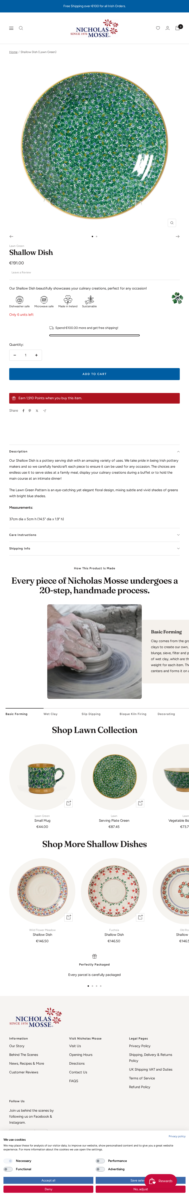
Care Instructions (22, 535)
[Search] (21, 28)
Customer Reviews (23, 1072)
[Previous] (11, 236)
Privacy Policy (140, 1046)
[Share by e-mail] (44, 410)
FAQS (73, 1081)
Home (13, 52)
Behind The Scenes (23, 1055)
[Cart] (177, 28)
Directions (77, 1063)
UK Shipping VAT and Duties (150, 1069)
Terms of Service (142, 1078)
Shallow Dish (42, 932)
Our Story (16, 1046)
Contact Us (78, 1072)
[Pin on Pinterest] (30, 410)
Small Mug (42, 818)
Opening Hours (80, 1055)
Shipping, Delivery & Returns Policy (150, 1058)
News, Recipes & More (26, 1063)
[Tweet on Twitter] (37, 410)
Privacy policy (177, 1136)
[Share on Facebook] (23, 410)
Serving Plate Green (114, 818)
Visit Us (75, 1046)
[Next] (178, 236)
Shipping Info (19, 548)
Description (18, 451)
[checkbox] (8, 1161)
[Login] (167, 28)
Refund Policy (139, 1087)
